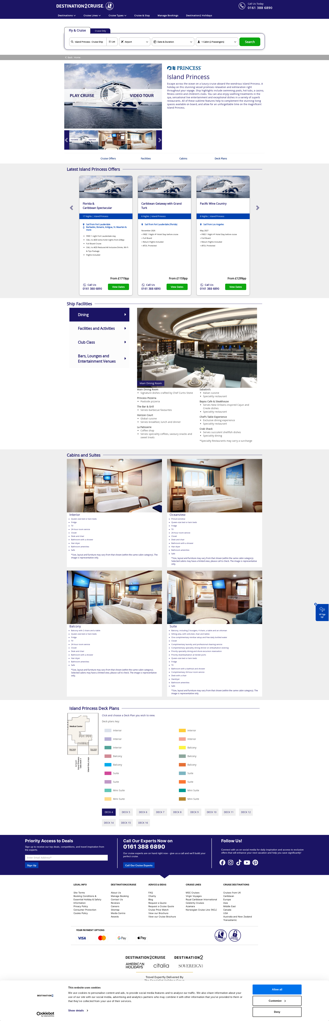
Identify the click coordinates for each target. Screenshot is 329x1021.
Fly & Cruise (77, 30)
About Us (116, 892)
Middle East (229, 906)
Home (77, 57)
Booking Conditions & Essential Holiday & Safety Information (87, 899)
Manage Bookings (168, 15)
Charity (152, 896)
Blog (150, 899)
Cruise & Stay (142, 15)
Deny (277, 1011)
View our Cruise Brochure (162, 916)
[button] (143, 348)
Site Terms (79, 892)
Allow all (277, 989)
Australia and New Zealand (237, 916)
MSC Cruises (192, 892)
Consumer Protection (85, 909)
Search (250, 42)
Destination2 (199, 15)
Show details (76, 1010)
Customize (275, 1000)
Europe (227, 899)
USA (225, 913)
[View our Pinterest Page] (255, 862)
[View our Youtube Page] (247, 862)
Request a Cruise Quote (161, 906)
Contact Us (117, 899)
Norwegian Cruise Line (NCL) (201, 909)
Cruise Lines (91, 15)
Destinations (66, 15)
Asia (225, 903)
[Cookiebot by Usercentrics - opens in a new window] (45, 1014)
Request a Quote (157, 903)
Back (70, 57)
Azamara (190, 906)
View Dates (118, 286)
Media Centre (118, 913)
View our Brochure (158, 913)
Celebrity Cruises (195, 903)
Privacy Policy (81, 906)
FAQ (150, 892)
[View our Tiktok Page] (239, 862)
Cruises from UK (232, 892)
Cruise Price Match (158, 909)
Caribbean (228, 896)
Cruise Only (100, 30)
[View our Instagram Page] (230, 862)
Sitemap (115, 909)
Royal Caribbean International (201, 899)
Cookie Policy (81, 913)
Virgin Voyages (194, 896)
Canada (227, 909)
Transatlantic (230, 920)
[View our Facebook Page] (222, 862)
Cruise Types (116, 15)
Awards (115, 916)
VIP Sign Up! (322, 615)
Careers (115, 906)
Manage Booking (120, 896)
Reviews (115, 903)
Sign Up (31, 865)
